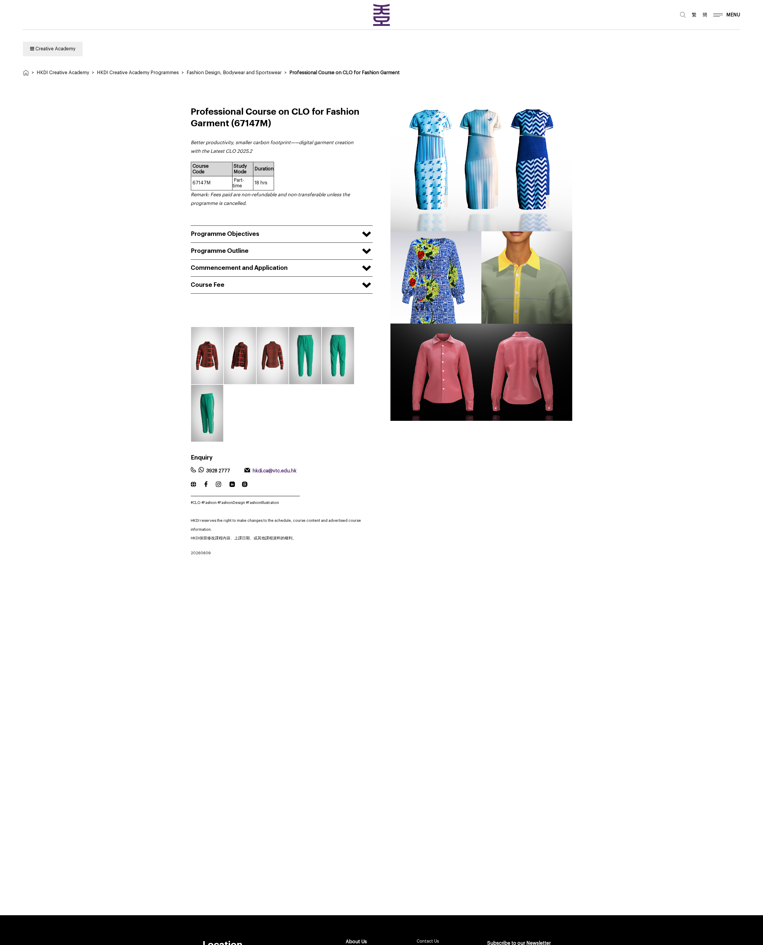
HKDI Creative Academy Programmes (138, 72)
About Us (356, 941)
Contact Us (428, 941)
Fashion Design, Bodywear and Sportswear (234, 72)
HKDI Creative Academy (63, 72)
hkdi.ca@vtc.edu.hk (274, 470)
